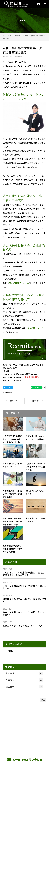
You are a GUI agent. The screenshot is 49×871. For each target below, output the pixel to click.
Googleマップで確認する (24, 834)
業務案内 (24, 783)
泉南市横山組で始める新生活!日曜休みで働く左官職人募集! (12, 549)
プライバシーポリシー (24, 853)
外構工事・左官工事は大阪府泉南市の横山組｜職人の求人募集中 (24, 849)
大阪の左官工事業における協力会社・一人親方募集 (35, 467)
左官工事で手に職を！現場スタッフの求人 (23, 625)
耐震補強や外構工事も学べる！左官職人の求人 (24, 600)
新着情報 (18, 56)
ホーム (24, 776)
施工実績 (24, 686)
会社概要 (24, 802)
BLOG (25, 808)
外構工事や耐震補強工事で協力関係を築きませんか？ (24, 587)
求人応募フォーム (35, 328)
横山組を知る (24, 789)
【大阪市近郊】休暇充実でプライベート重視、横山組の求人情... (12, 439)
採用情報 (24, 796)
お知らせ (24, 673)
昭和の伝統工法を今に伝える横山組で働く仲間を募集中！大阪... (12, 522)
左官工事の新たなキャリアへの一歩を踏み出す (35, 439)
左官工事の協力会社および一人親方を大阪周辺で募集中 (12, 494)
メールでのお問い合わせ (27, 760)
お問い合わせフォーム (19, 282)
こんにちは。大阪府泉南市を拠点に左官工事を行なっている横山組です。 (24, 573)
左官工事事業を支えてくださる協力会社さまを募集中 (24, 613)
